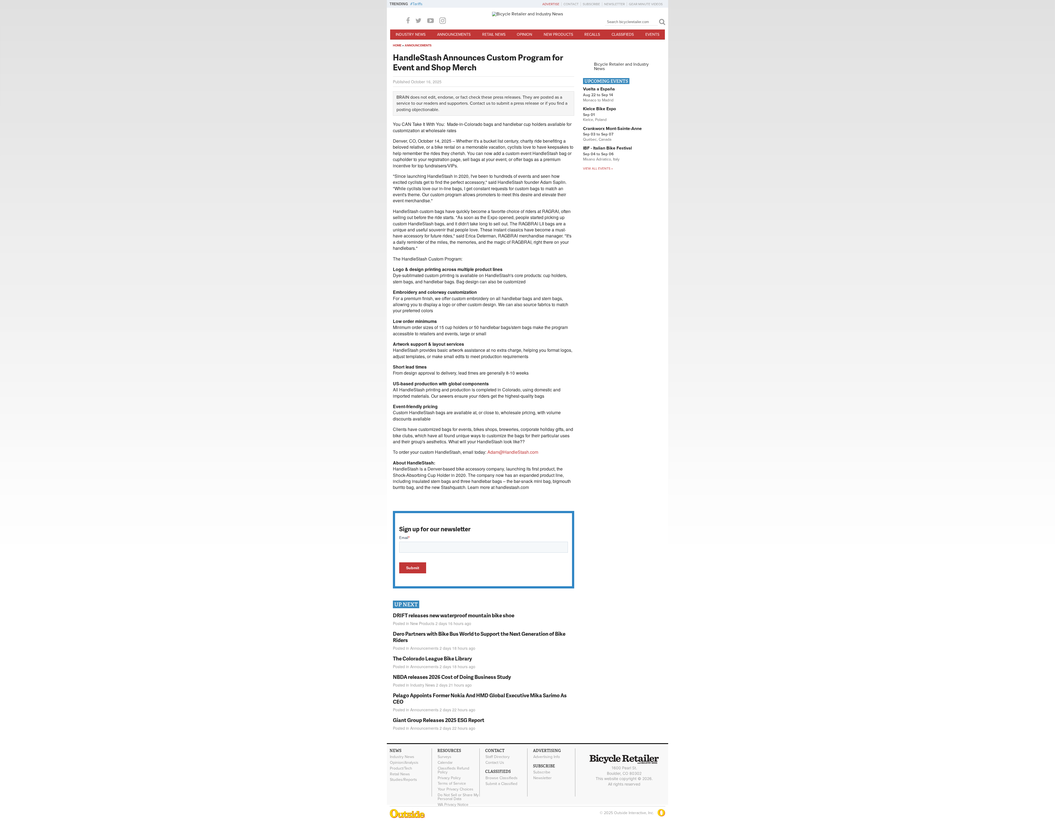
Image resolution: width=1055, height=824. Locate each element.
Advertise (550, 4)
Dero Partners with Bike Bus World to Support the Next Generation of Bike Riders (479, 637)
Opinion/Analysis (404, 763)
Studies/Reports (403, 780)
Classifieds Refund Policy (453, 770)
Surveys (444, 757)
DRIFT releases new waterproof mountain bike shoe (453, 615)
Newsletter (614, 4)
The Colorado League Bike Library (432, 658)
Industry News (411, 34)
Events (652, 34)
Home (397, 45)
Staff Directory (497, 757)
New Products (558, 34)
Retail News (494, 34)
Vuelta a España (599, 89)
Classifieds (623, 34)
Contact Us (494, 763)
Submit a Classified (501, 783)
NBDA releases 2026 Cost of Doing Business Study (452, 677)
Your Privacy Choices (455, 789)
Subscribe (591, 4)
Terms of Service (452, 783)
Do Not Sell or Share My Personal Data (458, 797)
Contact (571, 4)
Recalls (592, 34)
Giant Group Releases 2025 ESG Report (438, 720)
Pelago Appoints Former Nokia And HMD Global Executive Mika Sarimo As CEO (480, 698)
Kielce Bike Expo (599, 109)
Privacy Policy (449, 778)
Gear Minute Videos (646, 4)
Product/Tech (401, 768)
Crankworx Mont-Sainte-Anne (612, 128)
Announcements (454, 34)
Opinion (524, 34)
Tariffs (417, 4)
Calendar (445, 763)
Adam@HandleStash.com (512, 452)
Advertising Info (546, 757)
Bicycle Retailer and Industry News (621, 66)
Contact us (480, 103)
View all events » (598, 168)
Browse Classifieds (501, 778)
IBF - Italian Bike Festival (607, 148)
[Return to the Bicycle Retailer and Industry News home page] (527, 14)
